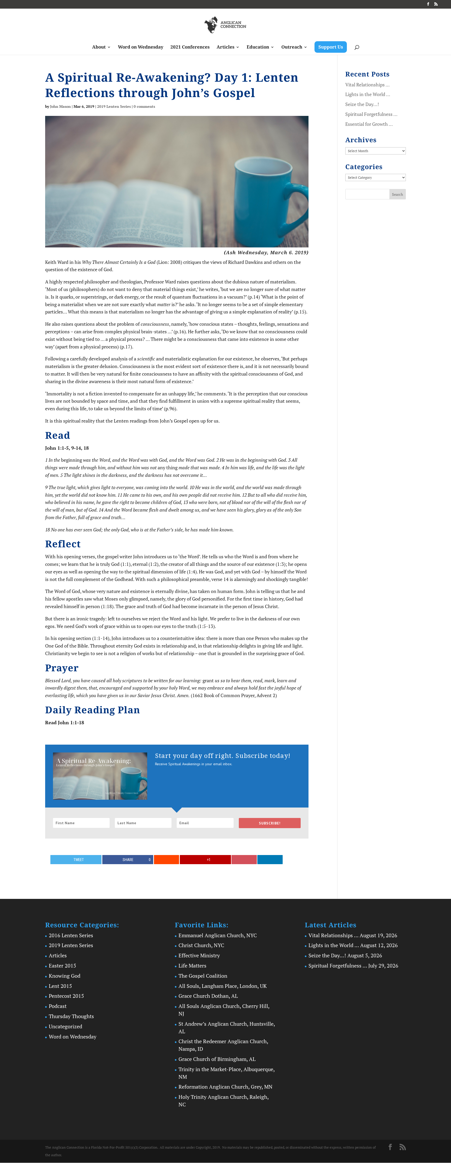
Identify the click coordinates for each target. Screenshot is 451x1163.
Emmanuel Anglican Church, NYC (218, 935)
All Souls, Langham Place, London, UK (223, 985)
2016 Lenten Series (71, 935)
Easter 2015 (62, 965)
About (99, 47)
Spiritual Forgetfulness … (371, 114)
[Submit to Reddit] (166, 859)
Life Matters (192, 965)
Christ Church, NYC (201, 945)
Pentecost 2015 (66, 995)
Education (258, 47)
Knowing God (64, 975)
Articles (225, 47)
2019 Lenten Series (114, 106)
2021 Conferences (190, 47)
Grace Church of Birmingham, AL (217, 1059)
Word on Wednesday (140, 47)
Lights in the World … (367, 94)
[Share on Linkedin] (270, 859)
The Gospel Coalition (203, 975)
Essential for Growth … (369, 124)
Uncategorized (65, 1026)
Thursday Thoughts (71, 1016)
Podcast (58, 1006)
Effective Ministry (199, 955)
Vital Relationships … (367, 84)
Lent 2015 (60, 985)
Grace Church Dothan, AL (208, 995)
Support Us (330, 47)
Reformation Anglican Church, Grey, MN (225, 1086)
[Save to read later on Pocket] (244, 859)
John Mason (60, 106)
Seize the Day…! (362, 104)
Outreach (291, 47)
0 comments (144, 106)
